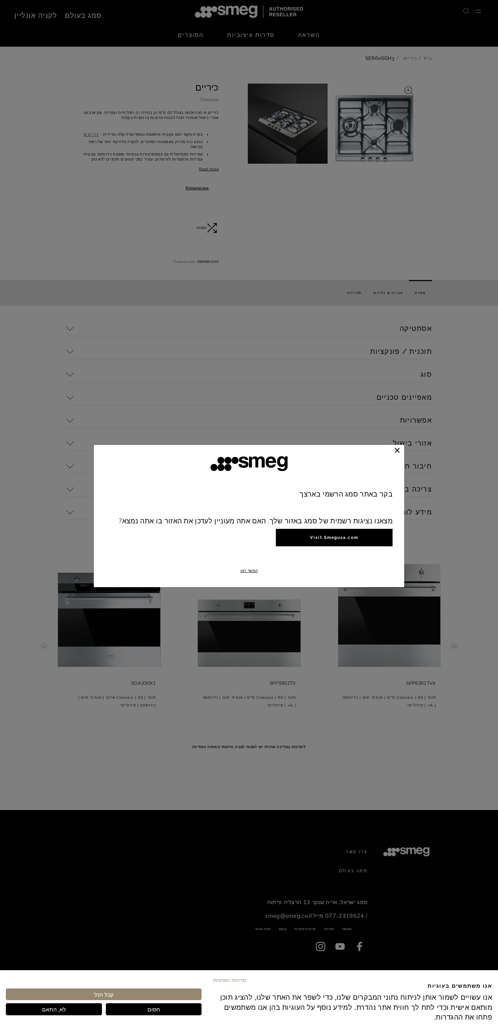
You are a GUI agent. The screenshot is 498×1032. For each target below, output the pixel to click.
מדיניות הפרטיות (229, 979)
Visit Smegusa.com (334, 537)
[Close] (397, 450)
